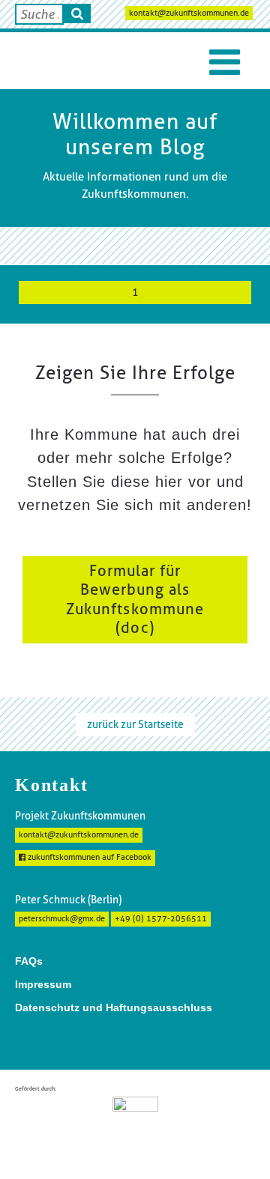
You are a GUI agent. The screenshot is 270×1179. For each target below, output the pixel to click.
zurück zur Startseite (135, 724)
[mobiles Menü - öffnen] (225, 62)
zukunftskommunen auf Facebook (89, 857)
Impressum (43, 984)
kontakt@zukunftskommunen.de (189, 13)
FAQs (29, 961)
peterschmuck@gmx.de (62, 919)
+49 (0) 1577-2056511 (161, 919)
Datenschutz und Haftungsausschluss (113, 1007)
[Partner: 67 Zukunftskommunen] (135, 1125)
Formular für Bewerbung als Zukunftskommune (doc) (135, 599)
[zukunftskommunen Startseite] (52, 60)
